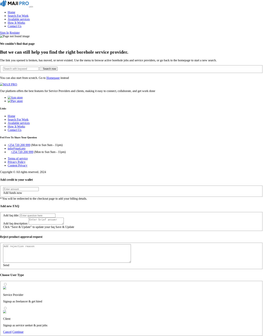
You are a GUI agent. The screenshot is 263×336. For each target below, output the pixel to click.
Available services (19, 19)
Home (11, 12)
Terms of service (18, 158)
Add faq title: (11, 215)
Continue (17, 331)
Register (15, 32)
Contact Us (14, 26)
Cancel (7, 331)
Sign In (4, 32)
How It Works (16, 22)
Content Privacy (17, 165)
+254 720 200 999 (19, 145)
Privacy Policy (16, 162)
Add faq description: (15, 223)
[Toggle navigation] (31, 6)
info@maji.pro (16, 148)
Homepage (53, 77)
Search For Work (18, 15)
